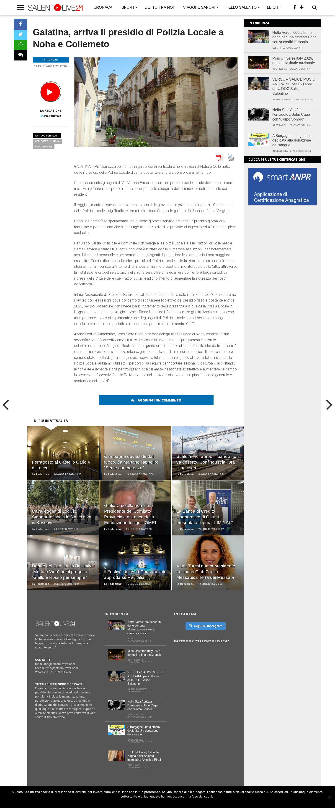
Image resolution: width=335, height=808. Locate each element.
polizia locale (43, 146)
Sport (127, 7)
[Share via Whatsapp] (20, 45)
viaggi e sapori (199, 7)
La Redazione (50, 110)
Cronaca (102, 7)
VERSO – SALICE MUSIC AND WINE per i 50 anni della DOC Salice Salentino (293, 86)
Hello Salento (241, 7)
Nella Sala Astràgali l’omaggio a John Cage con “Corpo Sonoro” (291, 114)
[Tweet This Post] (20, 35)
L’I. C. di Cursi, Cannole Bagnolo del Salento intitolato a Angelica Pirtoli (144, 755)
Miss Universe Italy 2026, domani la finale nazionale (293, 60)
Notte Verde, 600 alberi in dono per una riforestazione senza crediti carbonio (294, 37)
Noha (56, 141)
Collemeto (41, 141)
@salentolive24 (52, 115)
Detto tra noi (159, 7)
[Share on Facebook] (20, 24)
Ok (169, 802)
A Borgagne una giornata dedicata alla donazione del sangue (292, 140)
